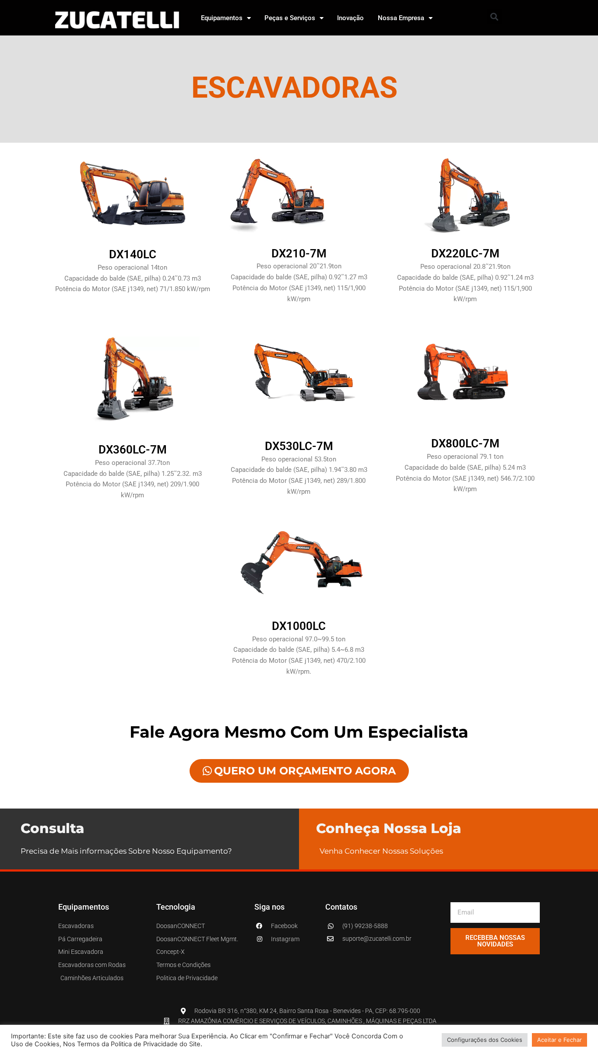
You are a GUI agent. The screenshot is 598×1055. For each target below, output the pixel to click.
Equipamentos (222, 18)
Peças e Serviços (289, 18)
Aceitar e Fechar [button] (559, 1039)
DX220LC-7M (465, 253)
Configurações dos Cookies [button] (484, 1039)
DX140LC (132, 254)
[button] (494, 16)
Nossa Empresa (401, 18)
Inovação (350, 18)
